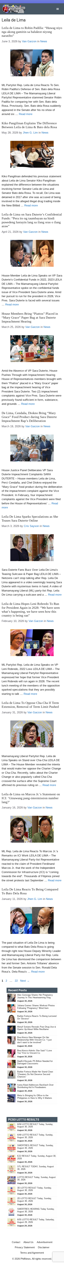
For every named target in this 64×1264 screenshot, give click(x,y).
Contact (16, 1242)
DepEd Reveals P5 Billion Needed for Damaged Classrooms (35, 1062)
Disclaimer (43, 1247)
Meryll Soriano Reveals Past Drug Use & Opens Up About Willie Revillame (36, 1028)
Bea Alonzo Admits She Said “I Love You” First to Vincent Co (34, 1051)
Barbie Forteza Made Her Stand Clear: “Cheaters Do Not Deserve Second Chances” (35, 1074)
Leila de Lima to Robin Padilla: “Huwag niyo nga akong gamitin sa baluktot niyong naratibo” (32, 31)
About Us (28, 1242)
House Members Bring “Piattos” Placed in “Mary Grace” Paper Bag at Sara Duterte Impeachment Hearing (30, 317)
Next (25, 980)
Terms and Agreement (32, 1252)
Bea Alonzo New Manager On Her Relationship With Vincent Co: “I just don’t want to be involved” (34, 1040)
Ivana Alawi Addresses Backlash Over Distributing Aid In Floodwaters (35, 1086)
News (43, 41)
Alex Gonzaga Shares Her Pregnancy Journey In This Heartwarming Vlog (35, 996)
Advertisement (44, 1242)
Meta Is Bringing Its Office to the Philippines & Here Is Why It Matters (34, 1096)
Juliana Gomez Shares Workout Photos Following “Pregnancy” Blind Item (36, 1006)
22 (17, 980)
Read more (25, 114)
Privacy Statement (25, 1247)
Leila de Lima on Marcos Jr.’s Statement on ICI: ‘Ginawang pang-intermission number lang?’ (31, 798)
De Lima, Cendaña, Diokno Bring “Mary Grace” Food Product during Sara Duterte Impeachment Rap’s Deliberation (29, 417)
